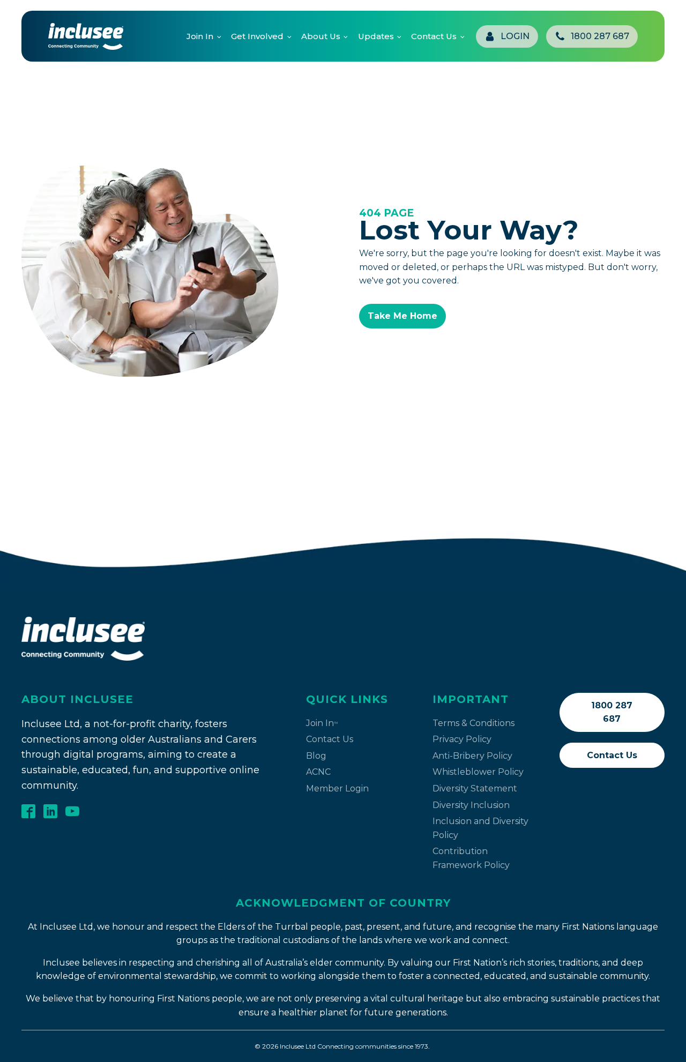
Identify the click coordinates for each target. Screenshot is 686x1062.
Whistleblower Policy (478, 772)
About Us (320, 36)
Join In (200, 36)
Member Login (337, 788)
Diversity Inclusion (471, 805)
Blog (316, 756)
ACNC (318, 772)
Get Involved (257, 36)
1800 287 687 (611, 712)
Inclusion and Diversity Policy (480, 828)
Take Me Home (402, 316)
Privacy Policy (462, 739)
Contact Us (434, 36)
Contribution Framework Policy (471, 858)
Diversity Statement (475, 788)
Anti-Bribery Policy (472, 756)
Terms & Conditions (473, 723)
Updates (376, 36)
